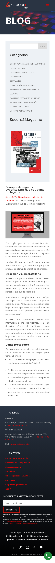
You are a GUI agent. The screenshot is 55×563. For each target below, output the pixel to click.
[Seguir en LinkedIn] (14, 547)
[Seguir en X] (21, 547)
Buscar (42, 46)
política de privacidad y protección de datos (23, 523)
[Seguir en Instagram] (27, 547)
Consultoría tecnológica (22, 85)
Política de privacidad (33, 532)
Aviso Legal (15, 532)
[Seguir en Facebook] (34, 547)
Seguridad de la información (23, 102)
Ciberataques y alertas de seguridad (27, 64)
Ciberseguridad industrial (22, 72)
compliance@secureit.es (14, 521)
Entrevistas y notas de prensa (24, 89)
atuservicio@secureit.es (20, 444)
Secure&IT (11, 197)
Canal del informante (26, 539)
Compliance (15, 81)
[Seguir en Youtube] (41, 547)
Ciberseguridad (17, 68)
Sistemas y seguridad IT (21, 111)
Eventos (14, 93)
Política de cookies (15, 536)
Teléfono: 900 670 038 (17, 425)
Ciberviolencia (16, 76)
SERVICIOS (14, 453)
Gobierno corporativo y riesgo (25, 98)
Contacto (44, 539)
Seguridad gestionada (20, 106)
